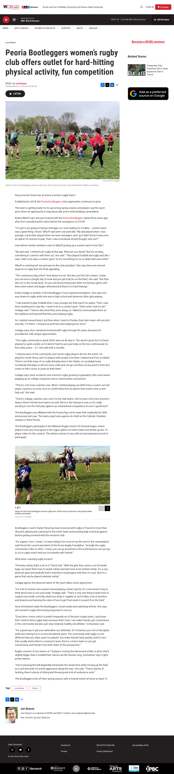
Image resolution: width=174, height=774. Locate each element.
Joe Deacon (21, 83)
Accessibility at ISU (141, 745)
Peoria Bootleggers (51, 201)
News (6, 28)
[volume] (14, 20)
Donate (164, 7)
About (80, 28)
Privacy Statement (105, 751)
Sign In (150, 7)
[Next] (107, 508)
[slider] (18, 19)
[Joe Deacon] (11, 715)
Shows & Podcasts (45, 28)
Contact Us (65, 745)
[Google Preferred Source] (148, 93)
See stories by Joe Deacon (35, 717)
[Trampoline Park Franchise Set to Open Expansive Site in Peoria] (136, 70)
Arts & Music (21, 28)
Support (66, 28)
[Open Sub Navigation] (11, 28)
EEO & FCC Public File (105, 745)
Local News (10, 42)
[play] (6, 19)
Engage (93, 28)
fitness (35, 688)
